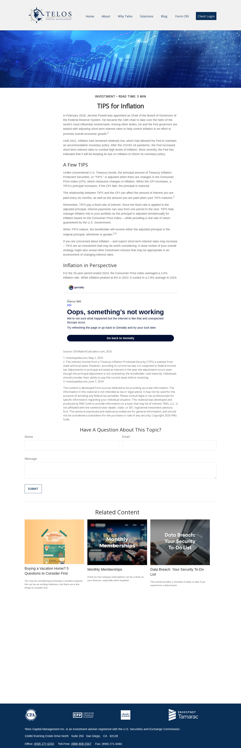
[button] (89, 15)
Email (126, 437)
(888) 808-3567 (81, 744)
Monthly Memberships (104, 569)
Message (31, 459)
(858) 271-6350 (44, 744)
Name (29, 437)
